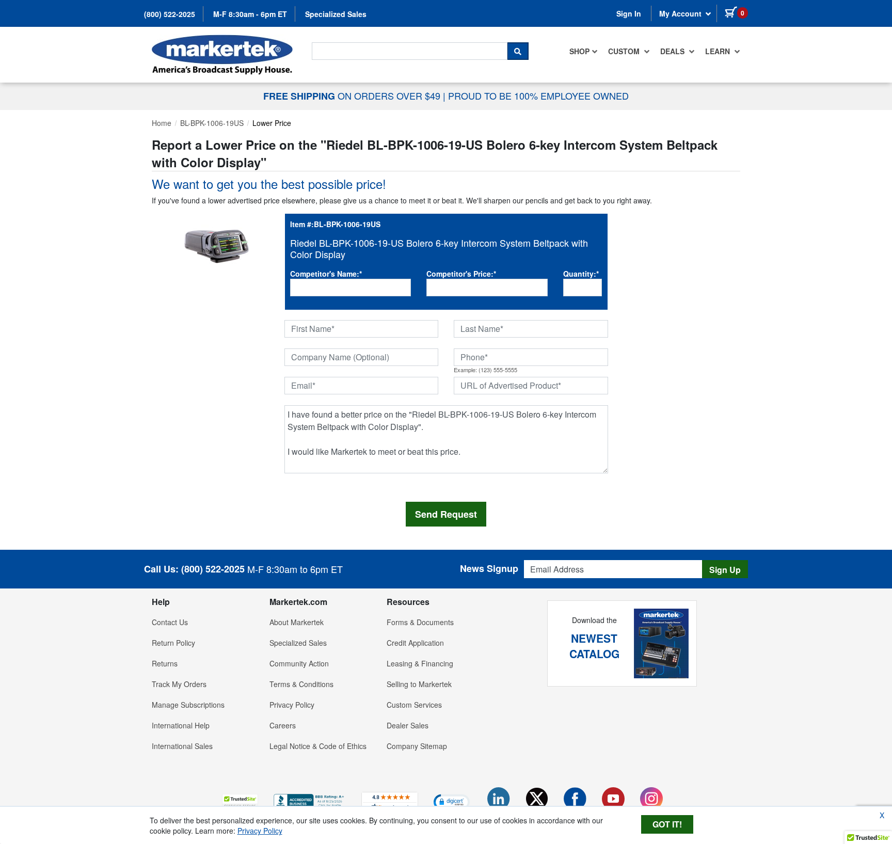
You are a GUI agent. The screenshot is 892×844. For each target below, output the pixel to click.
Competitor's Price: (461, 273)
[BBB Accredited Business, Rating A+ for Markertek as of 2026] (310, 800)
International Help (181, 725)
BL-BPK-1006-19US (212, 123)
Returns (165, 663)
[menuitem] (583, 51)
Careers (282, 725)
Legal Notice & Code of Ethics (318, 746)
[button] (240, 801)
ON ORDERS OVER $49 (353, 95)
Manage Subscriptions (188, 704)
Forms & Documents (420, 622)
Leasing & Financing (420, 663)
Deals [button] (673, 51)
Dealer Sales (407, 725)
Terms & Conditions (301, 684)
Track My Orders (179, 684)
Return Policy (173, 643)
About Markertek (296, 622)
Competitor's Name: (326, 273)
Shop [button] (579, 51)
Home (161, 123)
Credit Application (415, 643)
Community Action (299, 663)
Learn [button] (718, 51)
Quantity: (581, 273)
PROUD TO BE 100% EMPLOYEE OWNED (538, 95)
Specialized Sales (336, 14)
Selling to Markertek (419, 684)
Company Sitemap (417, 746)
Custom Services (414, 704)
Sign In (628, 13)
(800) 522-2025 (169, 14)
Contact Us (170, 622)
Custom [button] (625, 51)
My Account (681, 13)
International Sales (182, 746)
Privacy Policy (291, 704)
